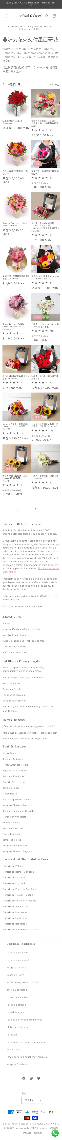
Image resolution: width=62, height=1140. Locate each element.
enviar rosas (14, 1049)
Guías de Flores (11, 683)
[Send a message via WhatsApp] (55, 1133)
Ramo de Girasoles (12, 828)
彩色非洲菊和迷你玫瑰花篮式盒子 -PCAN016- (16, 377)
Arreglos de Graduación (15, 845)
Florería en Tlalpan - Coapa (17, 895)
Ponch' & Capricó (20, 1124)
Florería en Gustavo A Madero (19, 900)
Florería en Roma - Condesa (18, 872)
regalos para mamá (18, 960)
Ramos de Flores (11, 839)
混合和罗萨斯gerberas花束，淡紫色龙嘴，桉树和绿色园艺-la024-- (45, 123)
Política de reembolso (14, 652)
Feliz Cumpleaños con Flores (18, 799)
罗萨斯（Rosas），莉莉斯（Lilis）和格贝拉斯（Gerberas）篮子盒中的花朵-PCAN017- (45, 227)
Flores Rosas (9, 793)
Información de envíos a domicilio (21, 629)
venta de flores (15, 974)
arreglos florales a (17, 1064)
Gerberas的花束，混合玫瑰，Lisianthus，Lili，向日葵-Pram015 (15, 426)
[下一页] (44, 508)
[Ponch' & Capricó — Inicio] (30, 16)
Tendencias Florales (13, 695)
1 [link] (17, 508)
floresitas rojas (15, 1012)
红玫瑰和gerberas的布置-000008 (12, 122)
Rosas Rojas (9, 753)
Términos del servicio (14, 646)
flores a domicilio (16, 1004)
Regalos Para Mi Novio (15, 770)
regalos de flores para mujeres (24, 1019)
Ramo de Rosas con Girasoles (19, 811)
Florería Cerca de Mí (13, 782)
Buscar (6, 623)
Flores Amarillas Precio (15, 764)
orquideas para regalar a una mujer (27, 1042)
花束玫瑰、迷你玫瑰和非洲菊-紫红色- (45, 172)
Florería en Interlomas (14, 912)
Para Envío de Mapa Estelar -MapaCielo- (25, 738)
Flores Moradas (11, 834)
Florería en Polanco (13, 866)
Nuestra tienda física (14, 635)
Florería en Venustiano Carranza (20, 929)
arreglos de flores (17, 967)
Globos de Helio (11, 822)
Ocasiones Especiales (14, 700)
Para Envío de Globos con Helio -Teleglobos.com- (30, 732)
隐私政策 (27, 1133)
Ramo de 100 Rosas (13, 776)
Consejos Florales (12, 689)
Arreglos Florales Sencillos (17, 805)
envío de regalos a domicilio (23, 982)
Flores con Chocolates (15, 816)
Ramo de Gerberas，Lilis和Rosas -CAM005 (14, 224)
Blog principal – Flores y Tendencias (22, 677)
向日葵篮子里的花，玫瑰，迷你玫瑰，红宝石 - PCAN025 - (45, 425)
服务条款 (38, 1133)
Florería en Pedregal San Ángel (19, 889)
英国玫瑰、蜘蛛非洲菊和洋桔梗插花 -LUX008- (16, 277)
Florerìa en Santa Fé (13, 877)
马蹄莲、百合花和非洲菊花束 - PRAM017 (45, 477)
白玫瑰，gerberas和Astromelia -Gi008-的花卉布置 (45, 325)
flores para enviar (17, 997)
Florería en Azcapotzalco (16, 906)
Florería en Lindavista (14, 918)
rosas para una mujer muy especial (27, 1056)
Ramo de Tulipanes (12, 759)
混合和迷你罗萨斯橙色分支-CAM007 (15, 172)
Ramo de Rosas (11, 788)
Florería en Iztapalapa (14, 924)
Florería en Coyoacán (14, 883)
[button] (6, 16)
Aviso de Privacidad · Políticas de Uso (23, 640)
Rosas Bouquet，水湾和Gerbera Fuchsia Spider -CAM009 (13, 326)
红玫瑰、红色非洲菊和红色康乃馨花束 (45, 377)
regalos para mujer (18, 952)
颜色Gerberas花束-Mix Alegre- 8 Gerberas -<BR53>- (45, 277)
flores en (12, 1034)
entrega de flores (17, 989)
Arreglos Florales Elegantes (18, 851)
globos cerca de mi (18, 1027)
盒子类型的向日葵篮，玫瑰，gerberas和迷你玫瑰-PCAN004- (16, 478)
